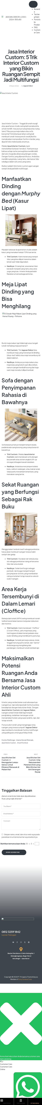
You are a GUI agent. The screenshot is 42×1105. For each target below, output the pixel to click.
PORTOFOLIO (7, 1103)
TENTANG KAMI (21, 1103)
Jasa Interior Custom (9, 743)
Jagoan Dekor (28, 86)
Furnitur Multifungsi (8, 740)
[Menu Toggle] (33, 4)
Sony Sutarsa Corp (25, 979)
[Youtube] (13, 942)
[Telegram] (28, 942)
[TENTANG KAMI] (21, 1100)
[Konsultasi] (29, 1100)
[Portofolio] (2, 1100)
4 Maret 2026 (14, 86)
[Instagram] (21, 942)
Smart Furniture (22, 743)
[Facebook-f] (17, 942)
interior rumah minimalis (24, 740)
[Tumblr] (24, 942)
